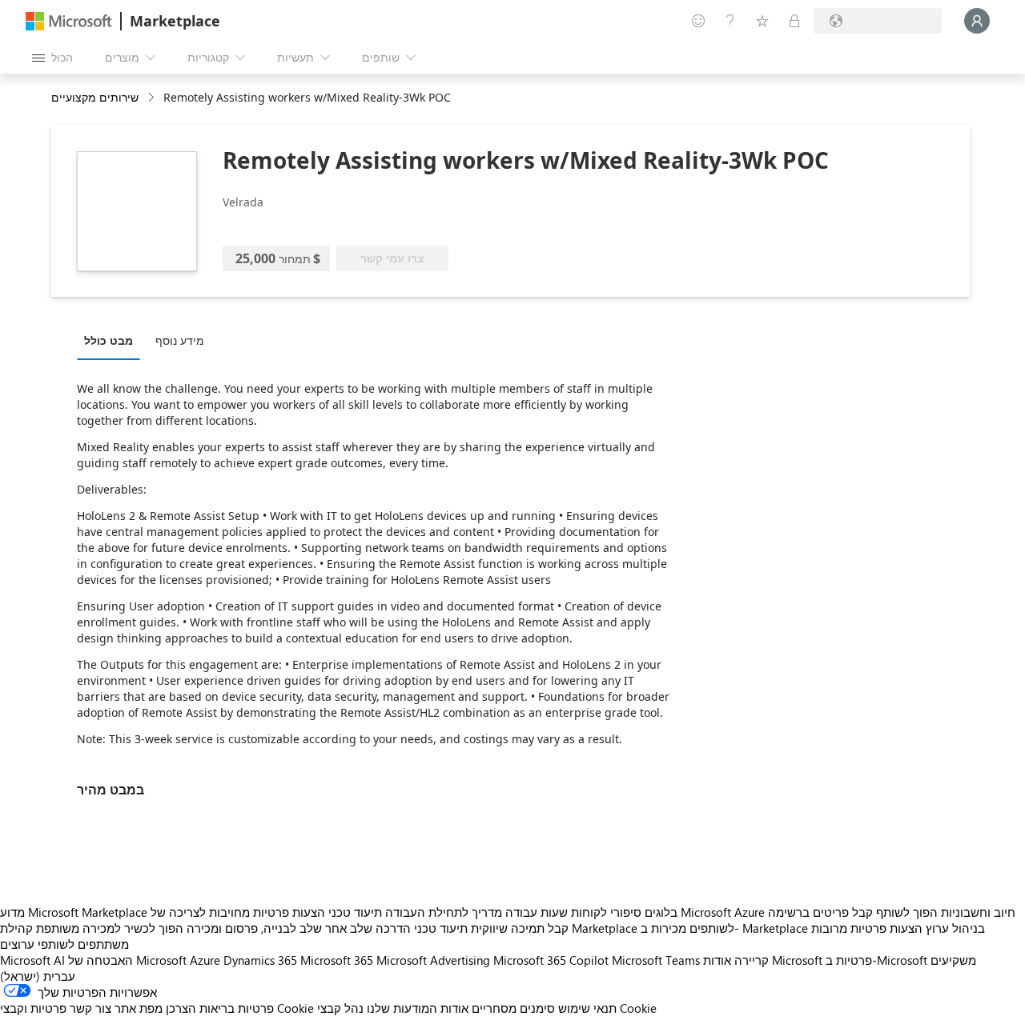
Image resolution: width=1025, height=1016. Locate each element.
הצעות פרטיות (289, 912)
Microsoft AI (32, 960)
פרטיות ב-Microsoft (876, 960)
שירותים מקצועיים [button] (95, 97)
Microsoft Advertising (433, 960)
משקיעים (953, 960)
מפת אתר (139, 1008)
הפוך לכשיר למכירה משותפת (109, 928)
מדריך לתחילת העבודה (443, 912)
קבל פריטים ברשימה (820, 912)
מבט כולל (108, 340)
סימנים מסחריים (513, 1008)
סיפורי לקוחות (606, 912)
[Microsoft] (69, 21)
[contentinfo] (153, 98)
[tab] (112, 340)
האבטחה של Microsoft (127, 960)
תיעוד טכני (355, 912)
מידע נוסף (179, 340)
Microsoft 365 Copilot (551, 960)
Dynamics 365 (260, 960)
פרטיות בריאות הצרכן (220, 1008)
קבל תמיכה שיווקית (520, 928)
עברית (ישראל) (37, 976)
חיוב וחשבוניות (978, 912)
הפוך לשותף (907, 912)
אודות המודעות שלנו (417, 1008)
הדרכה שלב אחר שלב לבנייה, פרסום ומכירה (299, 928)
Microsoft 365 (336, 960)
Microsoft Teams (656, 960)
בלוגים (661, 912)
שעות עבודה (536, 912)
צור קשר (90, 1008)
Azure (205, 960)
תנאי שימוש (587, 1008)
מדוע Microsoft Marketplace (73, 912)
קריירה (751, 960)
